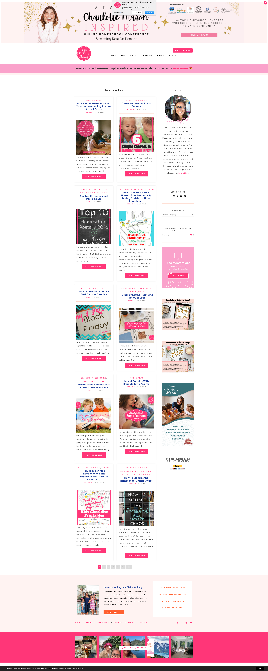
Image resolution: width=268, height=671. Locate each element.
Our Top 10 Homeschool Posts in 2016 (94, 197)
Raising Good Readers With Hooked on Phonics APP (94, 386)
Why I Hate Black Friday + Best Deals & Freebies (94, 293)
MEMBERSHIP (103, 623)
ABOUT (89, 623)
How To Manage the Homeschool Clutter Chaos (136, 479)
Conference (148, 56)
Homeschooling (94, 100)
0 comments (131, 387)
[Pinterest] (177, 196)
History (133, 288)
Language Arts (88, 381)
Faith (132, 378)
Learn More (183, 173)
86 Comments (88, 482)
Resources (102, 288)
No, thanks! (137, 12)
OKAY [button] (260, 668)
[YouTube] (181, 196)
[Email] (185, 196)
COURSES (118, 623)
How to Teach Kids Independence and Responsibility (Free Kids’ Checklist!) (94, 475)
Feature (128, 100)
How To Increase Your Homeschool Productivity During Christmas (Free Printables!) (136, 197)
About (114, 56)
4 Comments (131, 109)
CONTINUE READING (93, 177)
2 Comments (132, 484)
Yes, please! (149, 12)
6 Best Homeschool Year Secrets (136, 105)
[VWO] (122, 12)
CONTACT (143, 623)
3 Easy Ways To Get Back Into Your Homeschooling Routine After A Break (93, 106)
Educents (123, 288)
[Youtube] (191, 622)
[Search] (191, 235)
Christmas (124, 189)
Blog (123, 56)
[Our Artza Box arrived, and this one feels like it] (86, 647)
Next (128, 567)
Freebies (160, 56)
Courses (134, 56)
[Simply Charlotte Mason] (178, 445)
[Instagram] (174, 196)
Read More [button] (79, 668)
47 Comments (88, 112)
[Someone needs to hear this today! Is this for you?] (110, 647)
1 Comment (131, 301)
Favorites (171, 56)
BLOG (130, 623)
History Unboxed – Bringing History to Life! (136, 296)
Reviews (142, 292)
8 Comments (131, 204)
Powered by (117, 12)
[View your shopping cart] (265, 2)
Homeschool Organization (94, 189)
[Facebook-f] (182, 622)
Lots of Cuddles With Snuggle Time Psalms (136, 383)
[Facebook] (171, 196)
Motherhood (102, 193)
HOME (77, 623)
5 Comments (88, 297)
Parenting (106, 468)
